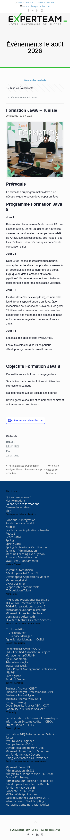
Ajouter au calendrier (26, 420)
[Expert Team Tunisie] (35, 19)
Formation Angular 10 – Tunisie (53, 469)
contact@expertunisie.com (36, 6)
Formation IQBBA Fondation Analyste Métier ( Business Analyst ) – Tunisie (25, 469)
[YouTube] (33, 10)
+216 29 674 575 (46, 2)
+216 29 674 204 (25, 2)
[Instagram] (41, 10)
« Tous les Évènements (20, 88)
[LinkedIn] (37, 10)
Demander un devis (35, 80)
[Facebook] (28, 10)
